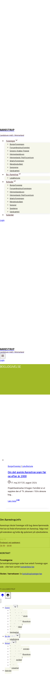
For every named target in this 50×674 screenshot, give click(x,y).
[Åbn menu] (2, 356)
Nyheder (8, 643)
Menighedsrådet (16, 164)
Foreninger (9, 607)
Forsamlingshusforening (20, 147)
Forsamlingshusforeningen (21, 188)
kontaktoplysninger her (32, 573)
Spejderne (14, 208)
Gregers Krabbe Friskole (19, 150)
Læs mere (14, 501)
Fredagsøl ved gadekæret (10, 542)
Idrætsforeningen (17, 160)
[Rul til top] (2, 596)
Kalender (10, 215)
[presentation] (27, 430)
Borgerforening (16, 185)
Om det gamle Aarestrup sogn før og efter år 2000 (27, 474)
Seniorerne (14, 167)
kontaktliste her (27, 566)
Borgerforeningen (17, 144)
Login (2, 220)
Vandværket (15, 170)
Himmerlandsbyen (17, 154)
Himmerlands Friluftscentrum (22, 157)
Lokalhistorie (15, 177)
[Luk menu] (0, 601)
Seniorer (13, 204)
